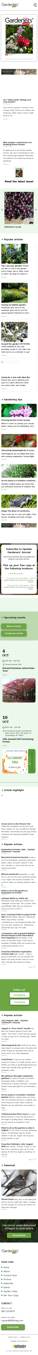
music (4, 674)
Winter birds (18, 1203)
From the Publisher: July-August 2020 (18, 1149)
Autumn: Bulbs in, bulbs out (18, 903)
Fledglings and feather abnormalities (27, 228)
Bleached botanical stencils (18, 862)
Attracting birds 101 (19, 1049)
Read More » (6, 119)
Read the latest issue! (19, 181)
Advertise (8, 1283)
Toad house (19, 1064)
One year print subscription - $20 (20, 578)
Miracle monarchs (18, 879)
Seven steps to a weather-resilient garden (18, 1101)
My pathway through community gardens (18, 1082)
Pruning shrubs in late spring (15, 420)
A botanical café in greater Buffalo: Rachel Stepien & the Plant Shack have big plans (18, 939)
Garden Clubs (10, 1291)
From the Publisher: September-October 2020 (17, 957)
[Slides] (35, 578)
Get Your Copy (10, 1295)
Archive (7, 1279)
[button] (2, 209)
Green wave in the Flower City (18, 830)
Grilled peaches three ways (18, 1118)
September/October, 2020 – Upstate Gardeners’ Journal (18, 851)
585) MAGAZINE (24, 1351)
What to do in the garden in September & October (14, 892)
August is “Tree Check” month (18, 1033)
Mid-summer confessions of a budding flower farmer (17, 143)
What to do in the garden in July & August (18, 1133)
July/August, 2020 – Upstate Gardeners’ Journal (14, 1022)
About (6, 1271)
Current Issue (10, 1275)
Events (6, 1287)
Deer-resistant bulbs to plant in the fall (18, 921)
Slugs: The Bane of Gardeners (15, 511)
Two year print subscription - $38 (20, 585)
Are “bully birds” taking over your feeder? (17, 101)
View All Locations (16, 574)
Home (6, 1267)
